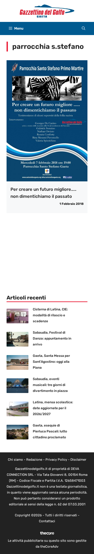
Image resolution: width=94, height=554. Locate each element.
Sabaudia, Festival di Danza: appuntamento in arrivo (52, 338)
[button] (83, 28)
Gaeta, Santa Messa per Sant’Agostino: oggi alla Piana (51, 362)
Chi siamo (15, 460)
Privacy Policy (56, 460)
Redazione (34, 460)
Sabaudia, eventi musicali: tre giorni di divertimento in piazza (50, 385)
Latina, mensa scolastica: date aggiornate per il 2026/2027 (53, 408)
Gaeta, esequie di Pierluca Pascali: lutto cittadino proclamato (50, 431)
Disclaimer (78, 460)
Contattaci (47, 521)
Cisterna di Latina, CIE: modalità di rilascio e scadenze (50, 315)
